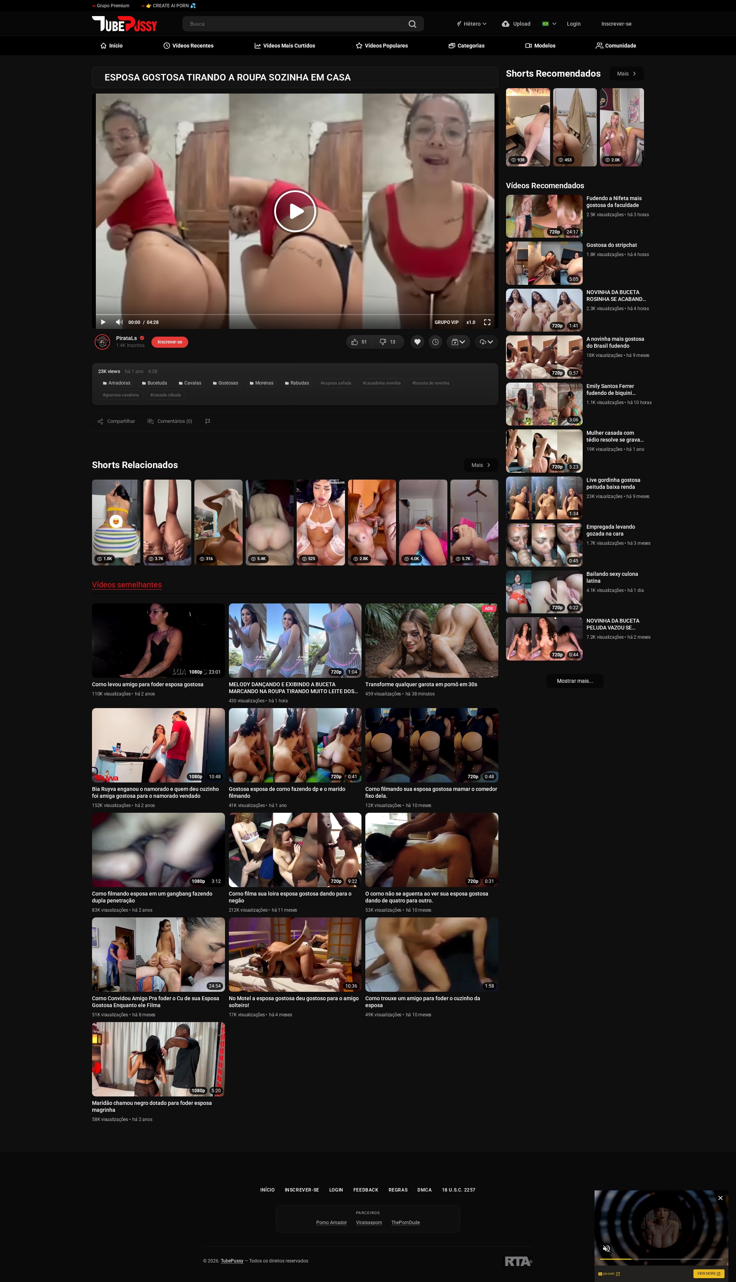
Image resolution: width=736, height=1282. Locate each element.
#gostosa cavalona (121, 395)
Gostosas (228, 383)
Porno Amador (331, 1222)
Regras (398, 1190)
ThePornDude (405, 1222)
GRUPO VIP (447, 322)
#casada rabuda (165, 395)
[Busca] (412, 24)
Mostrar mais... (575, 681)
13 (392, 342)
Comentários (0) (175, 421)
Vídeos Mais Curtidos (289, 46)
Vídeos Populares (386, 46)
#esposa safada (335, 383)
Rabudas (300, 383)
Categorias (471, 46)
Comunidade (620, 46)
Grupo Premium (113, 5)
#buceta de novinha (430, 383)
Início (267, 1190)
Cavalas (192, 383)
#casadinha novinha (382, 383)
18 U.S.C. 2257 (459, 1190)
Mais (477, 465)
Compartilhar (121, 421)
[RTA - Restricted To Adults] (518, 1261)
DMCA (424, 1190)
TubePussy (232, 1261)
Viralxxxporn (369, 1222)
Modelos (544, 46)
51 (364, 342)
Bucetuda (157, 383)
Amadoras (119, 383)
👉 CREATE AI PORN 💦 (171, 5)
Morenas (264, 383)
